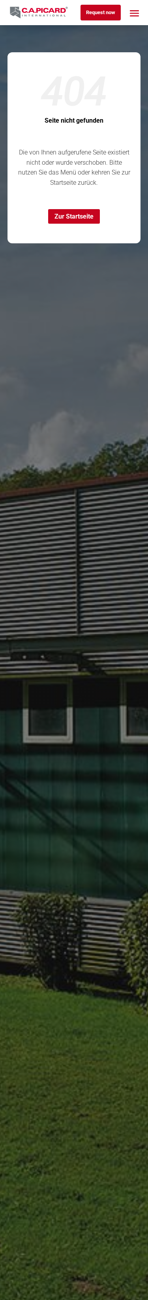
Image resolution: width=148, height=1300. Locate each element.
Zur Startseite (74, 216)
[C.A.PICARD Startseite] (39, 13)
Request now (100, 12)
